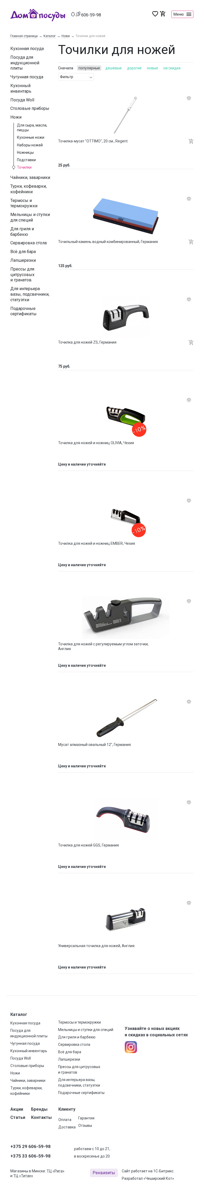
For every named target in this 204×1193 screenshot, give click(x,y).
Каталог (50, 36)
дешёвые (113, 68)
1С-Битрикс (163, 1171)
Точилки (24, 167)
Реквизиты (104, 1172)
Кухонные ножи (30, 137)
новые (152, 68)
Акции (16, 1109)
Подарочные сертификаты (23, 311)
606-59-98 (91, 14)
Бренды (39, 1109)
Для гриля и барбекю (22, 231)
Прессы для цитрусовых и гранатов (22, 275)
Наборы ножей (30, 145)
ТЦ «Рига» (55, 1171)
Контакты (41, 1117)
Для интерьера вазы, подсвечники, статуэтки (29, 294)
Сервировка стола (28, 242)
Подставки (26, 160)
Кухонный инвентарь (20, 88)
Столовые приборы (29, 108)
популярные (89, 68)
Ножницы (25, 152)
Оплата (64, 1120)
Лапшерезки (23, 260)
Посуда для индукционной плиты (24, 63)
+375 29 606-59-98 (30, 1146)
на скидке (172, 68)
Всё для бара (23, 251)
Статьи (17, 1117)
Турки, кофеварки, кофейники (28, 189)
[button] (191, 142)
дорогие (134, 68)
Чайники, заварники (30, 177)
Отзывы (85, 1125)
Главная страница (24, 36)
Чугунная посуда (26, 76)
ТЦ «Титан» (23, 1176)
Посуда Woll (22, 99)
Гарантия (86, 1118)
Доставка (67, 1127)
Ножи (66, 36)
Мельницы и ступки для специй (30, 217)
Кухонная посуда (27, 48)
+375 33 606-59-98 (30, 1156)
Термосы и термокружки (23, 203)
